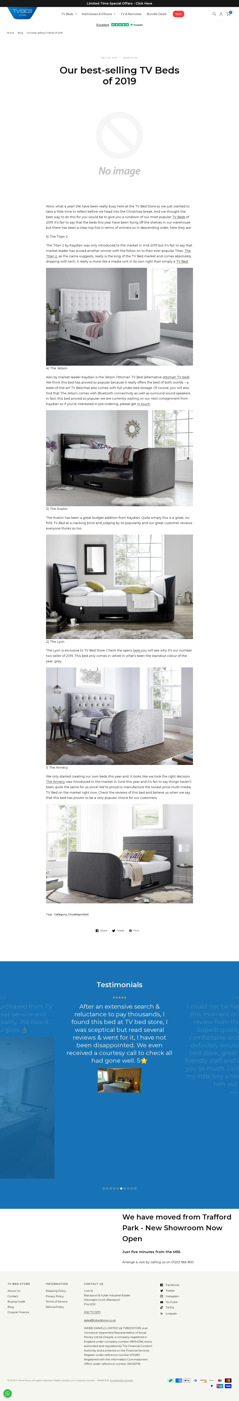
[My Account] (221, 14)
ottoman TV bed (175, 377)
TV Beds (67, 14)
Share (103, 930)
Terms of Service (57, 1301)
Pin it (136, 930)
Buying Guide (16, 1301)
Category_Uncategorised (71, 914)
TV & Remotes (131, 14)
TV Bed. (182, 261)
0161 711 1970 (92, 1312)
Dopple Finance (18, 1312)
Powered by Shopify (121, 1380)
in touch (143, 404)
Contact (13, 1296)
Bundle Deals (157, 14)
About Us (14, 1290)
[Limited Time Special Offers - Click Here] (119, 3)
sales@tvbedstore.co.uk (100, 1320)
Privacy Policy (55, 1296)
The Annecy (55, 782)
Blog (20, 32)
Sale (178, 14)
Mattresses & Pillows (97, 14)
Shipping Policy (56, 1290)
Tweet (120, 930)
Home (10, 32)
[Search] (214, 14)
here (137, 650)
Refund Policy (55, 1307)
